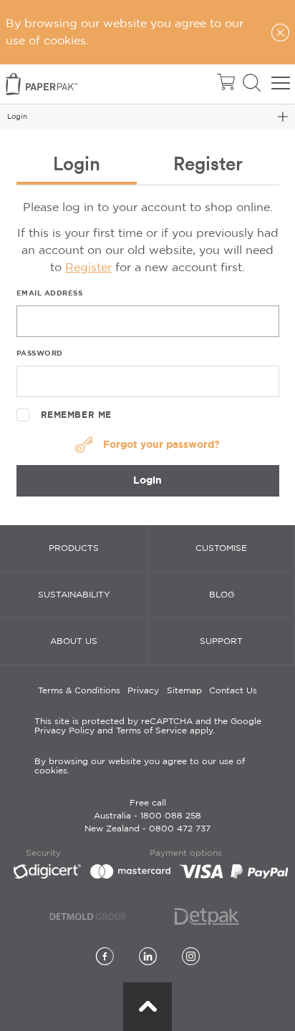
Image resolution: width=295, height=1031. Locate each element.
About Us (73, 641)
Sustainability (74, 595)
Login (147, 480)
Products (74, 548)
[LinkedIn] (148, 957)
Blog (221, 595)
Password (39, 353)
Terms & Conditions (79, 691)
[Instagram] (191, 957)
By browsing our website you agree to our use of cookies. (139, 766)
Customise (221, 548)
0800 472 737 (180, 829)
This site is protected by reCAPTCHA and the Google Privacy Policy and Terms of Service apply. (147, 726)
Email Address (49, 293)
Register (88, 268)
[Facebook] (105, 957)
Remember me (76, 414)
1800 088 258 (170, 816)
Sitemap (184, 691)
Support (221, 641)
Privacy (143, 691)
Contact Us (233, 691)
